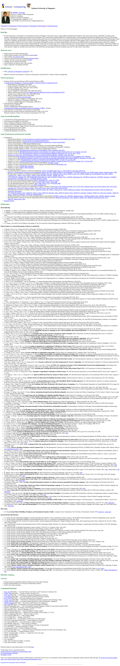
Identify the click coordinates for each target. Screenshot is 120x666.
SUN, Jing (7, 592)
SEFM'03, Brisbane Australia (107, 196)
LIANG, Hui (8, 601)
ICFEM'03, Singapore (103, 177)
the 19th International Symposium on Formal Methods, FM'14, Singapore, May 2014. (41, 150)
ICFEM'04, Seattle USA (90, 177)
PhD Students (42, 26)
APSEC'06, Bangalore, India (50, 193)
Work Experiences (23, 26)
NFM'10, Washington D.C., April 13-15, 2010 (46, 180)
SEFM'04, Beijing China (91, 196)
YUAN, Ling (8, 599)
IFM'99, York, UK (58, 175)
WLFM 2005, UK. (61, 164)
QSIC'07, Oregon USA (55, 189)
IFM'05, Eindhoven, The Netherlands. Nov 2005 (94, 174)
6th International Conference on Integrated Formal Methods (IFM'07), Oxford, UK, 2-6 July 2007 (49, 159)
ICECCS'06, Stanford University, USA (65, 186)
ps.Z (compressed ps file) (11, 449)
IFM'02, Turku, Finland (24, 175)
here (32, 647)
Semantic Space (33, 58)
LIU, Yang (7, 604)
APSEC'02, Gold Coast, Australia (102, 193)
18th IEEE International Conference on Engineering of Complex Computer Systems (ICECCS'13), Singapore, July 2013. (53, 152)
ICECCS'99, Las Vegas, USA (59, 188)
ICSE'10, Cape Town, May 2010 (76, 171)
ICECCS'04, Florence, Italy (101, 186)
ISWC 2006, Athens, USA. (42, 183)
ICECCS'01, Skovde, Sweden (25, 188)
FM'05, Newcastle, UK (82, 172)
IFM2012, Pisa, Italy (46, 174)
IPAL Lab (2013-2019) (24, 97)
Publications (33, 26)
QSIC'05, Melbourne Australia (71, 189)
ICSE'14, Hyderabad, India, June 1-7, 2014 (54, 171)
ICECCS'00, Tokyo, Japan (42, 188)
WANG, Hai (7, 593)
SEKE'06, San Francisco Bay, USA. (98, 197)
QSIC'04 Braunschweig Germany (90, 189)
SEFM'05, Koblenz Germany (75, 196)
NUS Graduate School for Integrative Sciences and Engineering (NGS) (45, 92)
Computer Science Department (13, 83)
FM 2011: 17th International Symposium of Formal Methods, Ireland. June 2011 (30, 172)
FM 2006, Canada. (53, 163)
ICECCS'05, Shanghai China (85, 186)
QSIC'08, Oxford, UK (42, 189)
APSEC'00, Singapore (18, 194)
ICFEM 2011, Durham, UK (18, 177)
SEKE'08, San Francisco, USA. (64, 197)
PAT (26, 53)
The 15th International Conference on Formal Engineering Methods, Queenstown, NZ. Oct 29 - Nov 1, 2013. (50, 153)
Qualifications (13, 26)
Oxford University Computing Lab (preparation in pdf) (16, 651)
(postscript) (7, 491)
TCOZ (29, 60)
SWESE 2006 (57, 183)
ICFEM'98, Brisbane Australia (38, 178)
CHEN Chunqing (9, 603)
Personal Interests (53, 26)
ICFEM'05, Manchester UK (74, 177)
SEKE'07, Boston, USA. (80, 197)
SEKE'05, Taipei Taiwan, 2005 (16, 199)
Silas (35, 55)
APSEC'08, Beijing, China (17, 193)
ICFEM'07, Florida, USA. (58, 177)
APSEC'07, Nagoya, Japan (33, 193)
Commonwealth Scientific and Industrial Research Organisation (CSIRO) (24, 108)
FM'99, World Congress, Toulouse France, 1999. (103, 172)
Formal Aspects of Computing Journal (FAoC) (36, 140)
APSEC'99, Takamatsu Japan (34, 194)
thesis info (101, 512)
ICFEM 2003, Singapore (27, 166)
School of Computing (28, 83)
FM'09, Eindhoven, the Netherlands (63, 172)
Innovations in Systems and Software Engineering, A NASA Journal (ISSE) (44, 142)
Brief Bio (4, 26)
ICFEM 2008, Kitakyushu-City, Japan (40, 177)
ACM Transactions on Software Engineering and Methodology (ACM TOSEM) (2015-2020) (49, 139)
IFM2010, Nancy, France (60, 174)
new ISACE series (18, 57)
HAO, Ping (7, 598)
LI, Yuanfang (8, 596)
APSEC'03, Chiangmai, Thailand (83, 193)
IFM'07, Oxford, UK (74, 174)
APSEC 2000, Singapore (27, 167)
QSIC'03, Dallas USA (106, 189)
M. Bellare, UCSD (6, 654)
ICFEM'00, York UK (23, 178)
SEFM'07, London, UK (60, 196)
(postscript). (22, 480)
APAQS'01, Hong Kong (15, 191)
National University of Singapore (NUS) (46, 83)
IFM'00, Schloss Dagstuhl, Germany (42, 175)
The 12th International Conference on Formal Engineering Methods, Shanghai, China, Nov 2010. (47, 155)
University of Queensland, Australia (17, 71)
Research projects (9, 201)
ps (98, 568)
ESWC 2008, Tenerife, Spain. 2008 (47, 182)
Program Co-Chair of (14, 155)
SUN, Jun (7, 595)
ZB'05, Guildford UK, (40, 185)
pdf (67, 433)
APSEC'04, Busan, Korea (65, 193)
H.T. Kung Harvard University (9, 653)
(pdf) (115, 465)
